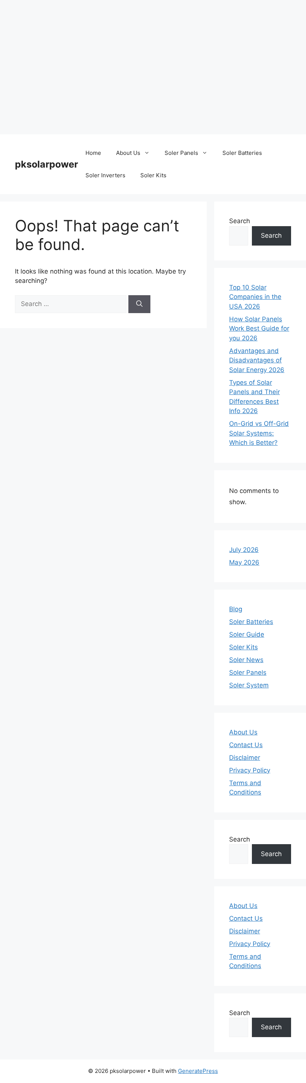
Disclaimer (244, 757)
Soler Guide (246, 634)
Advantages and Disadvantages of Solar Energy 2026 (256, 360)
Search (239, 221)
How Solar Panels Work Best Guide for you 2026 (259, 328)
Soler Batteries (242, 152)
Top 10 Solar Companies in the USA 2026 (255, 297)
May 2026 (244, 562)
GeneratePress (198, 1070)
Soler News (246, 660)
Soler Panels (181, 152)
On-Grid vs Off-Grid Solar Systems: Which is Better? (259, 433)
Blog (235, 609)
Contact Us (246, 745)
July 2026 (244, 549)
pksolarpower (46, 164)
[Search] (139, 304)
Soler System (249, 685)
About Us (128, 152)
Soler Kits (153, 175)
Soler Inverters (105, 175)
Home (93, 152)
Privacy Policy (249, 770)
